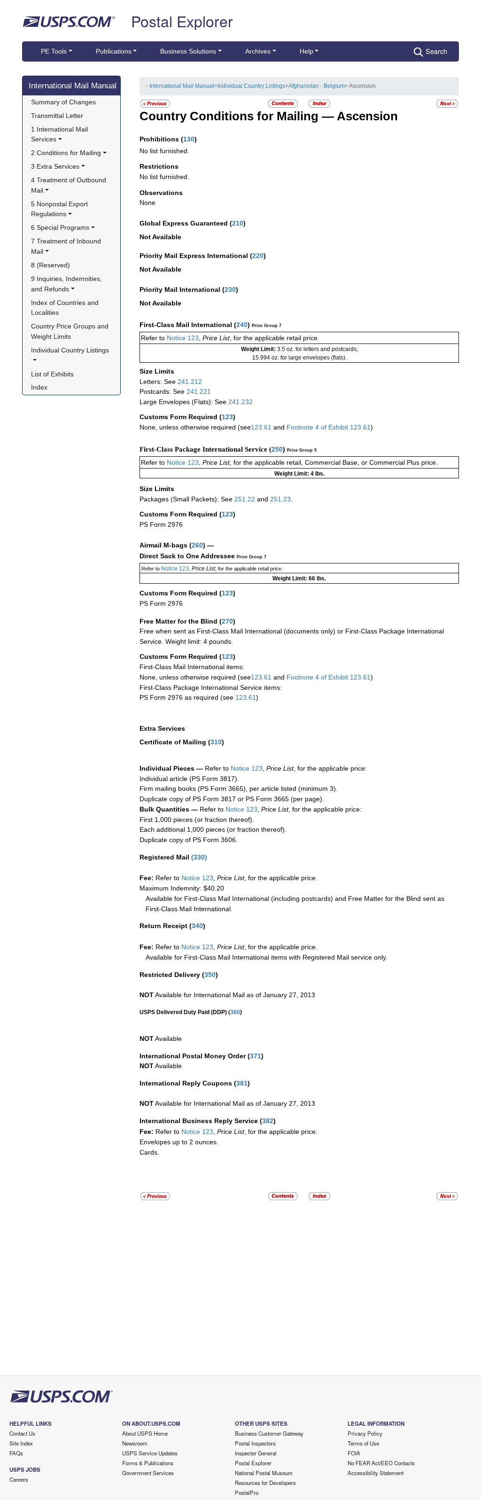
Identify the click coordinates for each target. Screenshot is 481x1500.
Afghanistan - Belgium (316, 86)
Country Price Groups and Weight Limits (70, 331)
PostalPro (246, 1492)
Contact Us (22, 1433)
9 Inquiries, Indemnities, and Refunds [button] (67, 284)
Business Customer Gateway (269, 1433)
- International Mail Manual (180, 86)
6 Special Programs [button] (60, 227)
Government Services (148, 1473)
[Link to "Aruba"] (155, 103)
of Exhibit (335, 427)
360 (235, 1012)
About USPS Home (145, 1433)
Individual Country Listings (251, 86)
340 (197, 926)
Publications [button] (114, 51)
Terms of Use (363, 1443)
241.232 (240, 402)
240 (242, 324)
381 (242, 1083)
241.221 (198, 391)
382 (267, 1121)
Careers (18, 1479)
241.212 (190, 381)
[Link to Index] (319, 103)
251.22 (244, 499)
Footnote (299, 427)
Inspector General (256, 1453)
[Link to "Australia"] (447, 103)
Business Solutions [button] (188, 51)
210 (237, 223)
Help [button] (306, 51)
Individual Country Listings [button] (70, 350)
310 (216, 742)
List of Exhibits (52, 374)
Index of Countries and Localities (66, 308)
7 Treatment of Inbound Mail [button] (67, 246)
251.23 (280, 499)
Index (39, 387)
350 (210, 974)
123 (227, 417)
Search (436, 51)
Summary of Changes (63, 102)
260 (197, 545)
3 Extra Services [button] (55, 166)
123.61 (261, 427)
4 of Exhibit (331, 677)
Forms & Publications (147, 1463)
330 (199, 857)
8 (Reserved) (50, 265)
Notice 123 (182, 338)
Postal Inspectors (255, 1443)
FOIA (354, 1453)
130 (188, 139)
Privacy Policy (365, 1433)
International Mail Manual (72, 85)
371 (255, 1056)
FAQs (16, 1453)
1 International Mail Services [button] (60, 134)
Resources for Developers (265, 1482)
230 (230, 289)
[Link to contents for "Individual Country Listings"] (283, 103)
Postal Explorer (182, 20)
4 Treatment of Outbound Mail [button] (69, 185)
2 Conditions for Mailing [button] (66, 152)
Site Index (21, 1443)
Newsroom (134, 1443)
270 (227, 621)
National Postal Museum (264, 1473)
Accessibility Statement (375, 1473)
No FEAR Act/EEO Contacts (381, 1463)
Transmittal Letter (57, 115)
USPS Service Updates (150, 1453)
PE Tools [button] (54, 51)
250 (277, 449)
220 (258, 255)
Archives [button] (258, 51)
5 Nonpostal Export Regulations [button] (60, 209)
